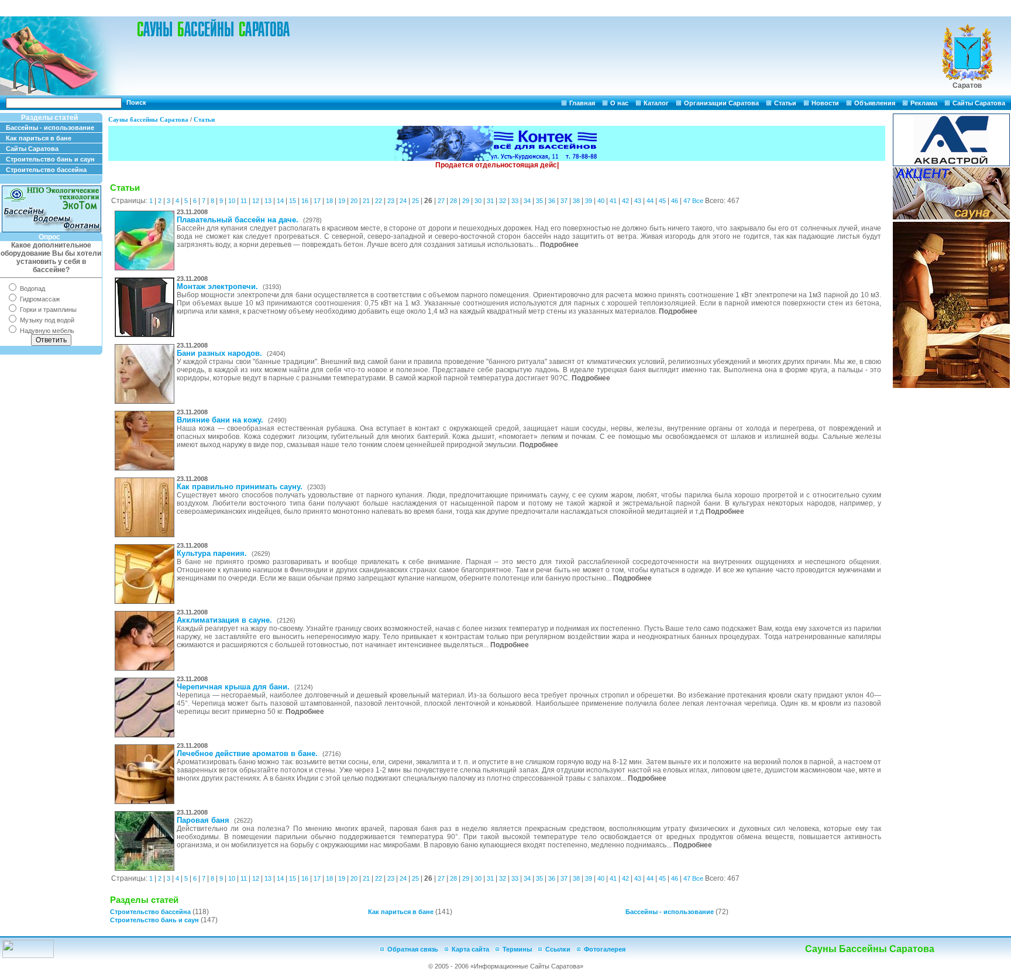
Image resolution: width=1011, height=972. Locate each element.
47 (686, 200)
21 (366, 200)
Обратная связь (412, 949)
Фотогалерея (604, 949)
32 (502, 200)
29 (465, 200)
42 (625, 200)
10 (231, 200)
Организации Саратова (721, 103)
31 (490, 200)
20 (353, 200)
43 (637, 200)
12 (255, 200)
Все (697, 200)
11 (243, 200)
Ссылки (557, 949)
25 (415, 200)
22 (378, 200)
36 (551, 200)
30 (478, 200)
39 (588, 200)
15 (292, 200)
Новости (825, 103)
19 (341, 200)
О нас (619, 103)
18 (329, 200)
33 (514, 200)
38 (576, 200)
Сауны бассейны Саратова (148, 119)
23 (390, 200)
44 (650, 200)
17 (317, 200)
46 (674, 200)
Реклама (923, 103)
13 (267, 200)
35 (539, 200)
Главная (582, 103)
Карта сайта (470, 949)
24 (403, 200)
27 (441, 200)
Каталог (656, 103)
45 (662, 200)
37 (564, 200)
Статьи (785, 103)
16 (304, 200)
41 (613, 200)
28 (453, 200)
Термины (517, 949)
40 (600, 200)
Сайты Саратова (978, 103)
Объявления (874, 103)
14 (280, 200)
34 (527, 200)
